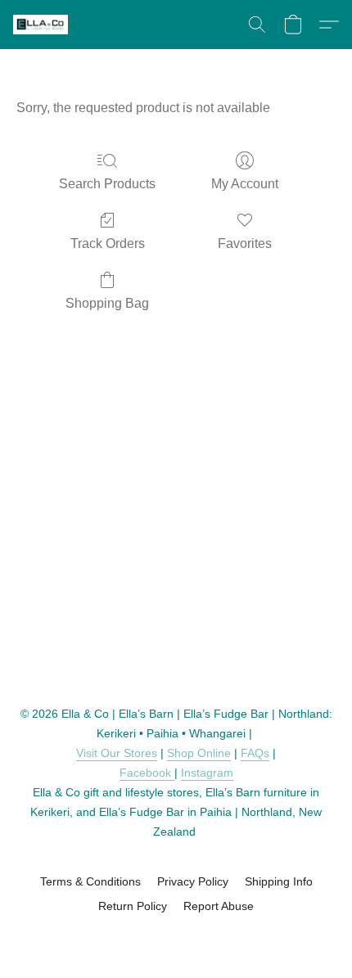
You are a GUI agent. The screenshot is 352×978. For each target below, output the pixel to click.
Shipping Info (279, 881)
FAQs (255, 752)
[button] (41, 24)
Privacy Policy (192, 881)
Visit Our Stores (116, 752)
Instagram (207, 772)
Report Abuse (218, 906)
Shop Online (199, 752)
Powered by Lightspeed (176, 934)
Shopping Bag (107, 303)
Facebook (147, 772)
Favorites (245, 243)
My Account (244, 184)
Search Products (107, 184)
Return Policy (132, 906)
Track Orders (107, 243)
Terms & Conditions (90, 881)
